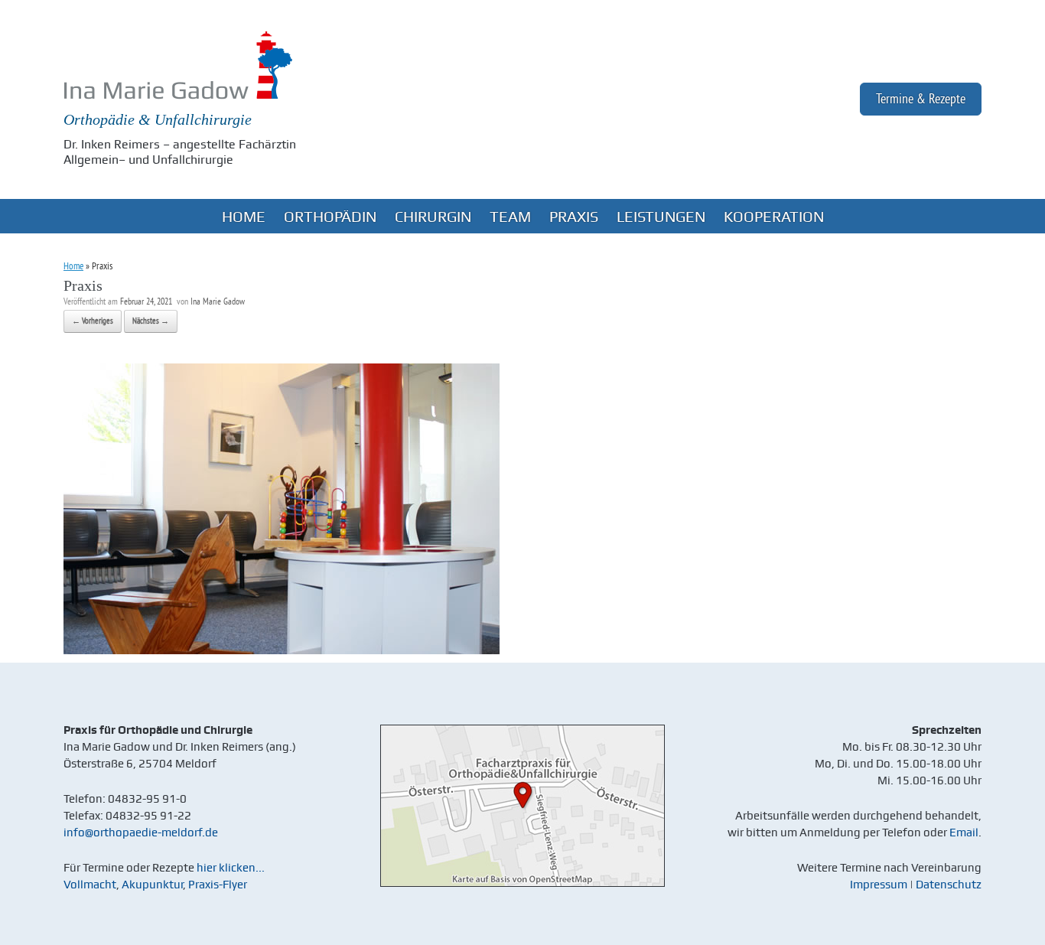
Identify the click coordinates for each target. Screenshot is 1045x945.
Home (243, 216)
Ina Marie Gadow (217, 302)
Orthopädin (330, 216)
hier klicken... (231, 868)
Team (510, 216)
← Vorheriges (92, 321)
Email (963, 832)
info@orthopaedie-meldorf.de (140, 832)
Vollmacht (89, 884)
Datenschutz (949, 884)
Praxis (573, 216)
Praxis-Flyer (217, 884)
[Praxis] (281, 651)
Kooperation (774, 216)
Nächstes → (150, 321)
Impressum (878, 884)
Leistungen (661, 216)
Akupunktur (152, 884)
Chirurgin (433, 216)
